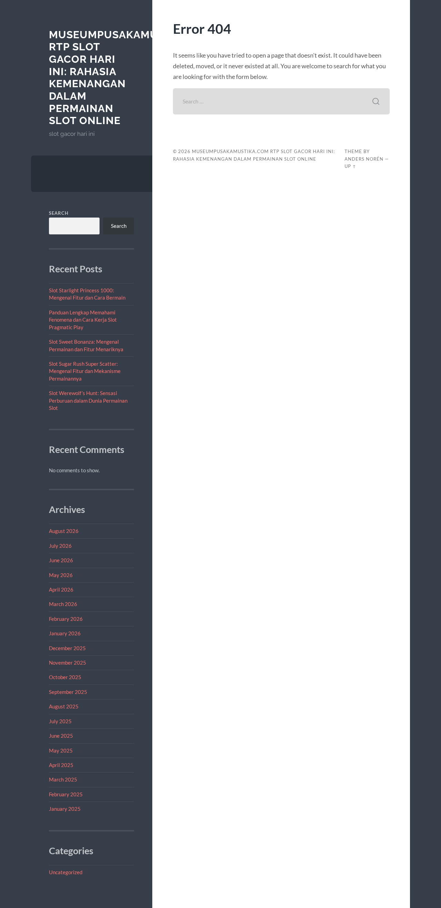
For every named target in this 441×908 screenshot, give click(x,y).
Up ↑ (350, 166)
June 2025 (61, 736)
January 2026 (65, 633)
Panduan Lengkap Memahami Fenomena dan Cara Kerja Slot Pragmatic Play (83, 319)
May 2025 (61, 750)
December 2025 (67, 648)
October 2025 (65, 677)
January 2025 (65, 809)
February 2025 (66, 794)
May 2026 (61, 575)
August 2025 (64, 706)
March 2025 (63, 779)
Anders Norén (364, 159)
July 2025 (60, 721)
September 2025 (68, 692)
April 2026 (61, 589)
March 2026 (63, 604)
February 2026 (66, 619)
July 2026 (60, 546)
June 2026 (61, 560)
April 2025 (61, 765)
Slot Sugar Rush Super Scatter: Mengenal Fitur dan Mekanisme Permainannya (85, 371)
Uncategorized (65, 872)
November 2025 (67, 662)
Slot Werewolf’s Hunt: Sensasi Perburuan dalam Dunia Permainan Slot (88, 400)
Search (59, 213)
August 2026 (64, 531)
